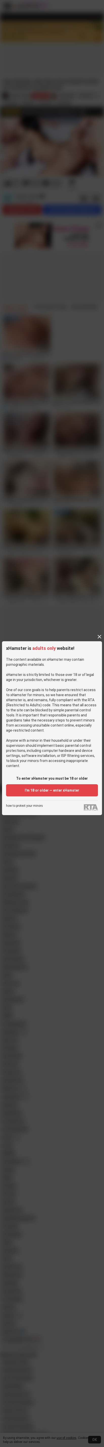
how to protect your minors (24, 806)
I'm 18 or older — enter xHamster (52, 790)
